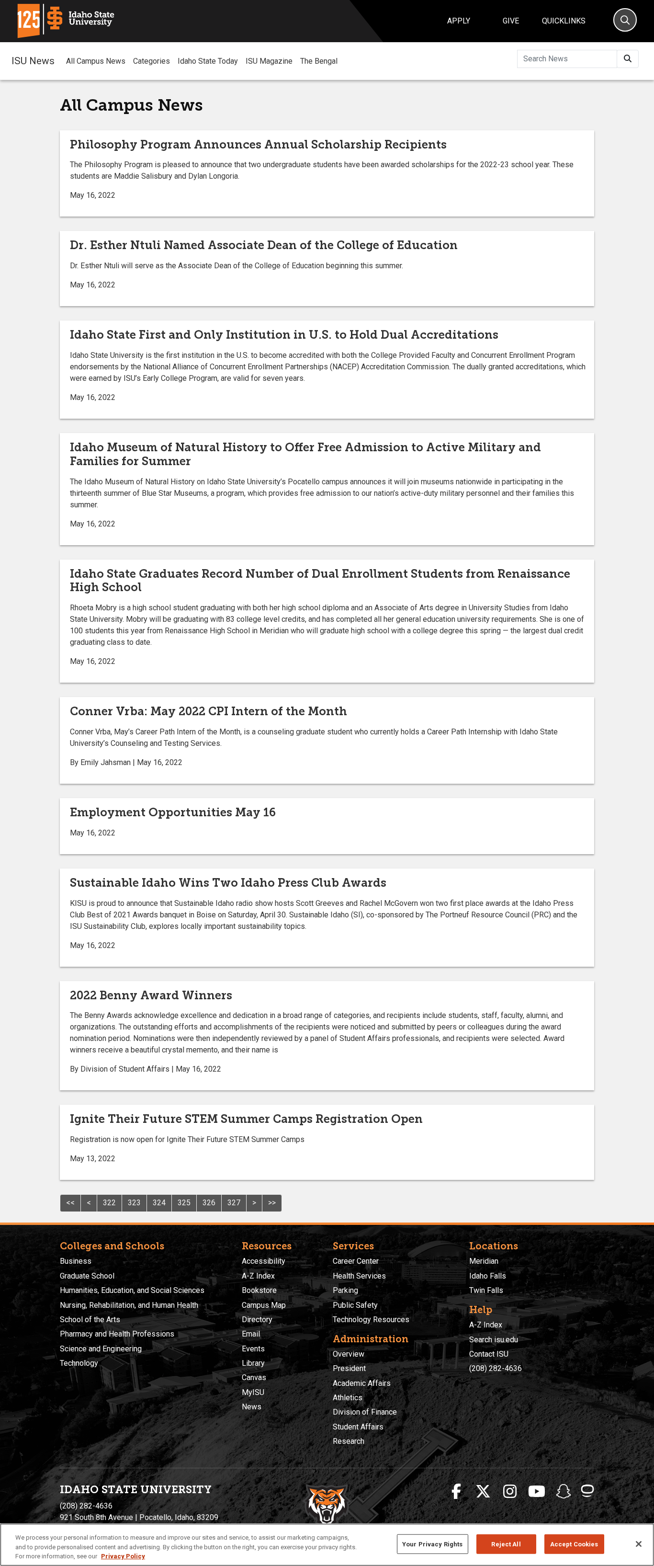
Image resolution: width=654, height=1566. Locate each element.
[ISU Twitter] (483, 1492)
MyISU (253, 1392)
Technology (79, 1363)
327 (233, 1202)
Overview (348, 1354)
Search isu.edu (493, 1339)
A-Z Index (258, 1275)
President (349, 1368)
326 (209, 1202)
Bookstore (259, 1290)
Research (348, 1441)
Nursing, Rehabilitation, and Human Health (129, 1305)
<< (70, 1202)
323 (134, 1202)
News (251, 1406)
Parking (345, 1290)
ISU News (33, 61)
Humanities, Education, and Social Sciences (132, 1290)
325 (184, 1202)
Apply (458, 20)
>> (272, 1202)
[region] (327, 1544)
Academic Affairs (362, 1383)
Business (75, 1261)
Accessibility (263, 1261)
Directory (257, 1319)
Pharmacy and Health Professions (117, 1333)
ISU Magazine (269, 61)
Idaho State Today (208, 61)
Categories (151, 61)
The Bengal (319, 61)
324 (159, 1202)
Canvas (254, 1377)
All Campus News (95, 61)
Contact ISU (488, 1354)
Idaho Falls (487, 1275)
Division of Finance (365, 1412)
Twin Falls (486, 1290)
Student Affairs (358, 1426)
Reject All (505, 1543)
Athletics (347, 1397)
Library (253, 1363)
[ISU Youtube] (536, 1492)
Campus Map (264, 1305)
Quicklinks (564, 20)
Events (253, 1348)
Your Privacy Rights (432, 1543)
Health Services (359, 1275)
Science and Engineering (101, 1348)
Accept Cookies (574, 1543)
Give (511, 20)
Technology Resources (371, 1319)
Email (251, 1333)
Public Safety (355, 1305)
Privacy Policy (123, 1556)
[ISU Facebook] (456, 1492)
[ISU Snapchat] (563, 1492)
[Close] (638, 1544)
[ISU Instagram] (509, 1492)
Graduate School (87, 1275)
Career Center (356, 1261)
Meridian (483, 1261)
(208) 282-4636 (495, 1368)
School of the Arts (90, 1319)
